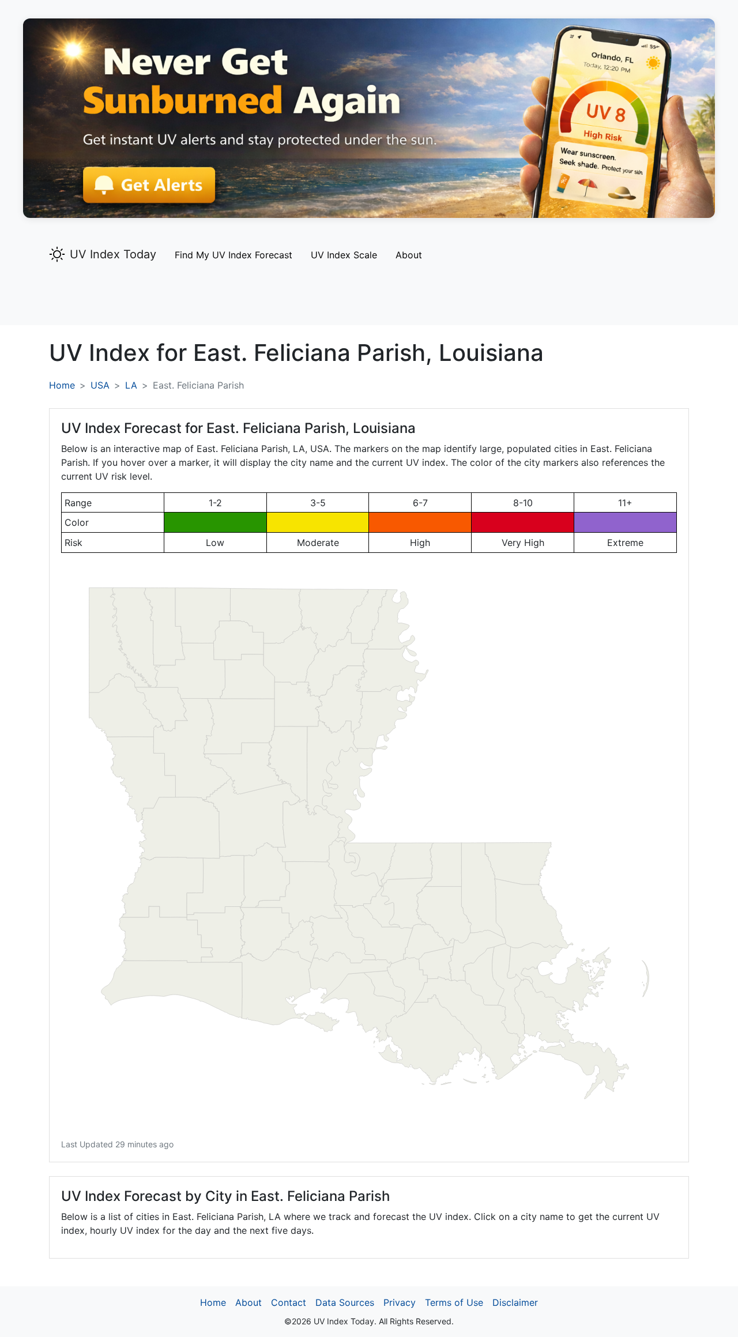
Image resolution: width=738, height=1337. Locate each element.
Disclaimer (515, 1302)
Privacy (399, 1302)
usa (100, 385)
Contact (288, 1302)
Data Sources (344, 1302)
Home (62, 385)
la (131, 385)
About (409, 255)
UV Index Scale (344, 255)
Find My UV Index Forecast (233, 255)
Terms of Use (454, 1302)
